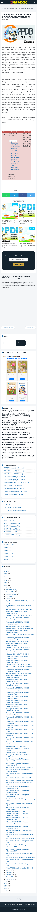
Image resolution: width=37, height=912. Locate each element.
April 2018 (9, 872)
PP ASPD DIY (8, 504)
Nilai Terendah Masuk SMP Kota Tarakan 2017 (19, 767)
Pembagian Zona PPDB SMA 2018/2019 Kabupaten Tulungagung (15, 157)
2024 (6, 574)
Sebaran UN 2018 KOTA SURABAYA (16, 746)
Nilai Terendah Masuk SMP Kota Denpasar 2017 (20, 857)
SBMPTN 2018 (8, 548)
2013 (6, 888)
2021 (6, 581)
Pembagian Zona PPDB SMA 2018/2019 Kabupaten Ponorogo (27, 221)
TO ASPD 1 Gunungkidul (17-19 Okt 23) (15, 494)
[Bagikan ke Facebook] (22, 195)
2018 (6, 587)
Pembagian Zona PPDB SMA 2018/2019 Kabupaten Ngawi (10, 221)
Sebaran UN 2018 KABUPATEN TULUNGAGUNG (20, 635)
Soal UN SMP (19, 904)
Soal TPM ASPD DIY (10, 520)
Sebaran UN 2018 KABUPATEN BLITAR (17, 641)
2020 (6, 583)
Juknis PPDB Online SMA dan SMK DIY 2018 (19, 868)
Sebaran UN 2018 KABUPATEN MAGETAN (18, 673)
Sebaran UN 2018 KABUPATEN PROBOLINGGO (15, 166)
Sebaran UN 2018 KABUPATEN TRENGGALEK (19, 628)
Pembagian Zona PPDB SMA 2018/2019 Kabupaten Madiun (27, 245)
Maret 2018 (9, 875)
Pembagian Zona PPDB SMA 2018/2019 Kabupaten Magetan (10, 245)
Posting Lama (30, 327)
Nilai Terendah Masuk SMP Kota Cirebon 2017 (20, 780)
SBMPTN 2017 (8, 551)
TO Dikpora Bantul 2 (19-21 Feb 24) (14, 477)
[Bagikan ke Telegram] (14, 195)
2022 (6, 578)
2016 (6, 884)
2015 (6, 886)
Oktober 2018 (10, 592)
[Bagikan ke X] (31, 195)
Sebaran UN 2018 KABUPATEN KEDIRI (17, 654)
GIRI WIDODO (22, 909)
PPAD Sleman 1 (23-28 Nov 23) (13, 485)
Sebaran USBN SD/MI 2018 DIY (15, 811)
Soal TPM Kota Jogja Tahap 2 (13, 523)
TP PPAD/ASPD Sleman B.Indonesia (15, 510)
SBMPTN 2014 (8, 559)
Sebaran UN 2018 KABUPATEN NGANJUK (18, 647)
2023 (6, 576)
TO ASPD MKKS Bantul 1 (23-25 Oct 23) (16, 491)
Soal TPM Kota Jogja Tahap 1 (13, 526)
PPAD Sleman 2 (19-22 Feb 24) (13, 474)
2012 (6, 890)
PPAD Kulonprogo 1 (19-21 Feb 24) (14, 480)
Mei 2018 (9, 870)
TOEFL (4, 904)
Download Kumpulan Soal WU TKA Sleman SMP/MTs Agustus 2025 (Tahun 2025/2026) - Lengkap (16, 416)
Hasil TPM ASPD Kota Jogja (12, 535)
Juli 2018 (9, 596)
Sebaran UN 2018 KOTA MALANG (16, 752)
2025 (6, 572)
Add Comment (9, 19)
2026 (6, 569)
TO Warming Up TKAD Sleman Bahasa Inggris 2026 (18, 411)
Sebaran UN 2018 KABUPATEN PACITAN (18, 664)
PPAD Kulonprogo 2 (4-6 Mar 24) (14, 471)
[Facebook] (16, 899)
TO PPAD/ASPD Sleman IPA (12, 507)
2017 (6, 881)
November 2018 (11, 590)
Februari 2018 (10, 877)
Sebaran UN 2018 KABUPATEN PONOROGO (19, 667)
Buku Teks (11, 904)
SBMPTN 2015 (8, 556)
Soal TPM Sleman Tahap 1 (12, 532)
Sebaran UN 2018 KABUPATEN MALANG (18, 626)
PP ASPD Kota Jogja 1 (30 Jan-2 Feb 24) (16, 482)
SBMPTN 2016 (8, 553)
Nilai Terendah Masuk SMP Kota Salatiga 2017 (20, 838)
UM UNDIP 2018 (9, 545)
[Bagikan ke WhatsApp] (6, 195)
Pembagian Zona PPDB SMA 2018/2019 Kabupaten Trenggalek (15, 146)
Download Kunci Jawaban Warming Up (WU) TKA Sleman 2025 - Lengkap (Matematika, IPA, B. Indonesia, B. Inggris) (17, 423)
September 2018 (11, 594)
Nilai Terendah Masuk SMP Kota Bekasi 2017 (19, 778)
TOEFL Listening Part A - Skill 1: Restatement (16, 453)
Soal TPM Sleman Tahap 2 (12, 529)
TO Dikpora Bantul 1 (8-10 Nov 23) (14, 488)
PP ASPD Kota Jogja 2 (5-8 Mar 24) (14, 468)
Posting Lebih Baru (8, 327)
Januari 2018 (10, 879)
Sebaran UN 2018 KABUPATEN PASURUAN (18, 615)
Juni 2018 (9, 599)
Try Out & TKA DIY (30, 904)
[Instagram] (20, 899)
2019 (6, 585)
